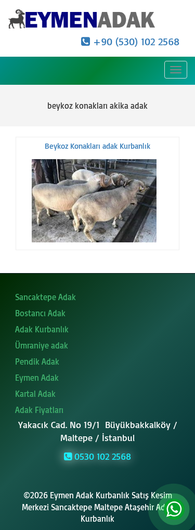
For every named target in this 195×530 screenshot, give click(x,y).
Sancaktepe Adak (45, 297)
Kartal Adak (35, 394)
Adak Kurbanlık (42, 329)
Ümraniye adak (41, 345)
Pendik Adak (37, 361)
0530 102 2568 (101, 456)
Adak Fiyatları (39, 410)
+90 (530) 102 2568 (134, 41)
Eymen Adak (37, 377)
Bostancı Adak (40, 313)
